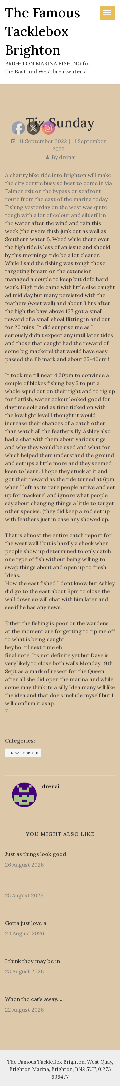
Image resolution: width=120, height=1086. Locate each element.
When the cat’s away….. (34, 999)
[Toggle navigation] (107, 13)
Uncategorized (23, 753)
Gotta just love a (25, 923)
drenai (67, 157)
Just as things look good (35, 854)
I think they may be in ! (34, 961)
